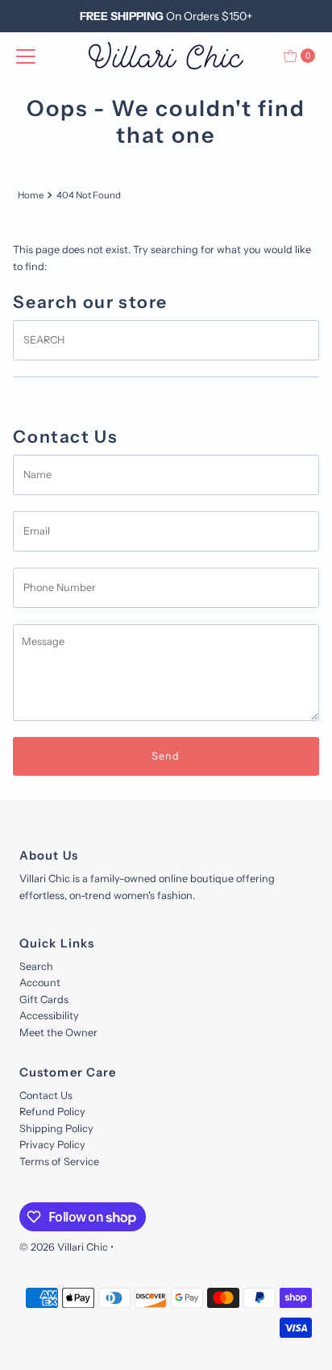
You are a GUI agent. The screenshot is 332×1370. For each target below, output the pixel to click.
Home (31, 195)
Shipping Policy (56, 1128)
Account (39, 982)
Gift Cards (43, 999)
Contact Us (46, 1095)
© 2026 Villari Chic (63, 1247)
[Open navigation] (26, 55)
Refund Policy (52, 1112)
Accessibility (49, 1016)
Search (36, 966)
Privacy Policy (52, 1145)
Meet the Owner (58, 1032)
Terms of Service (59, 1162)
